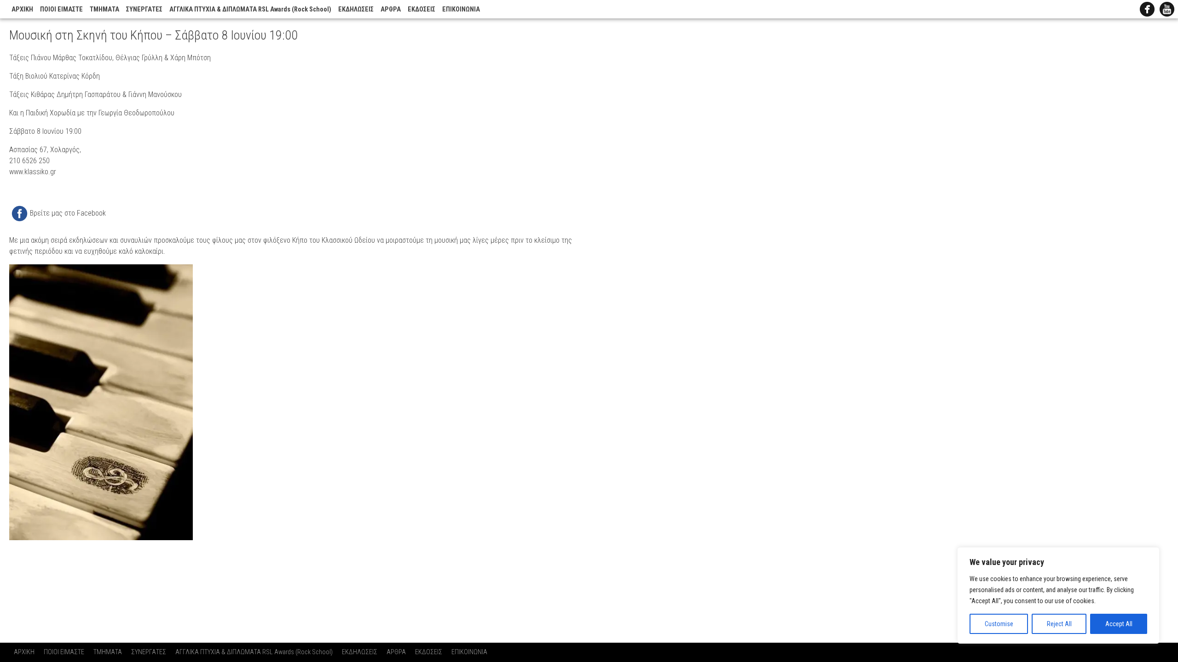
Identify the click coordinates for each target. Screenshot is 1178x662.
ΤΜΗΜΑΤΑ (104, 9)
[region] (1058, 595)
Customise (999, 624)
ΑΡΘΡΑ (391, 9)
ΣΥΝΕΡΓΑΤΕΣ (144, 9)
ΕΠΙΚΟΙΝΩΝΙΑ (461, 9)
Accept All (1118, 624)
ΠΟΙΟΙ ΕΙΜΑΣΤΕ (61, 9)
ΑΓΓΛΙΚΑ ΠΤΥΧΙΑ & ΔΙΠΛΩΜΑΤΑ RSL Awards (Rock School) (250, 9)
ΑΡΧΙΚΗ (22, 9)
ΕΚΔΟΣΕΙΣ (421, 9)
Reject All (1059, 624)
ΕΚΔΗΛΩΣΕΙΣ (356, 9)
